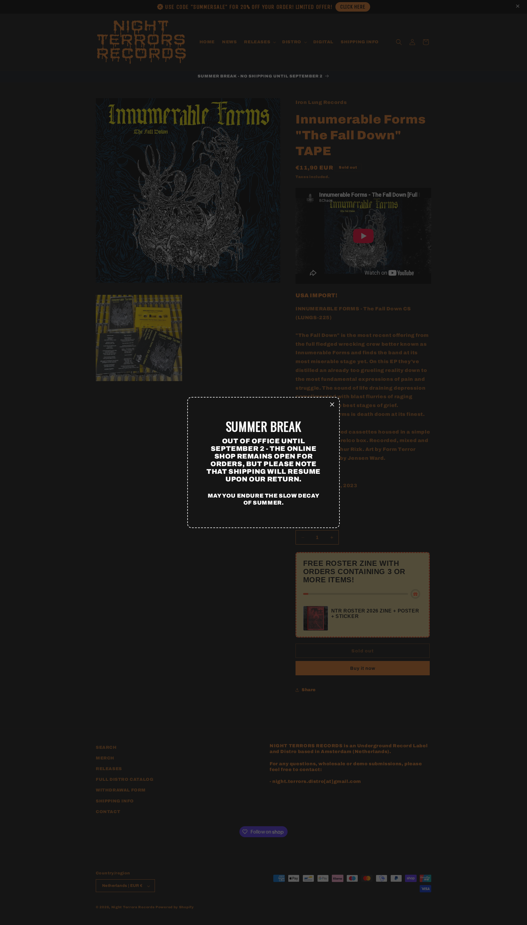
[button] (332, 404)
